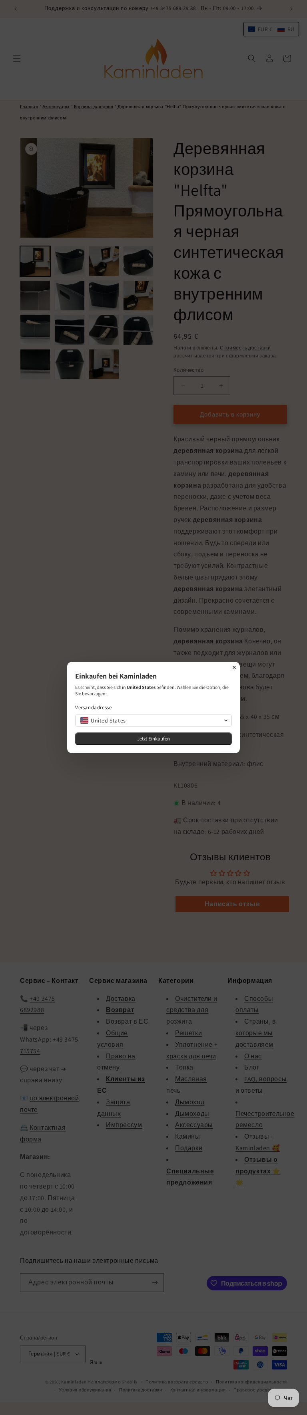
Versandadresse (93, 707)
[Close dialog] (234, 667)
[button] (153, 720)
